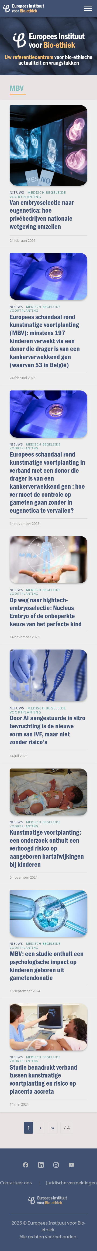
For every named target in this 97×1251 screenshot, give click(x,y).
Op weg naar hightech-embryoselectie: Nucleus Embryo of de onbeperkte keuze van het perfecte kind (46, 612)
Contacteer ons (16, 1182)
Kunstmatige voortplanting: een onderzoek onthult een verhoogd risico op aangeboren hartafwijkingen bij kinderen (47, 848)
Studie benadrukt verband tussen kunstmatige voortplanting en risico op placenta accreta (43, 1079)
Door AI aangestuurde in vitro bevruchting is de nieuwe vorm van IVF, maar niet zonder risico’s (47, 729)
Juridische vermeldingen (71, 1182)
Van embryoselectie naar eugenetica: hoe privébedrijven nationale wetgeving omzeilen (42, 214)
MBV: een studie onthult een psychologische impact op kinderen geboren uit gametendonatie (47, 965)
